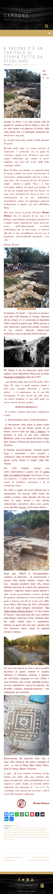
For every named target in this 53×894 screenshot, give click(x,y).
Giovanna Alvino (41, 830)
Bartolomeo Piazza (21, 828)
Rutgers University (20, 837)
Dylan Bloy (31, 828)
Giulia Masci (8, 832)
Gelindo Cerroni (15, 830)
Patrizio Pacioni (32, 65)
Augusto (11, 828)
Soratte (29, 837)
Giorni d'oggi (16, 826)
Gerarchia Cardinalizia (28, 830)
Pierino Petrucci (9, 837)
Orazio (29, 835)
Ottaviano (35, 835)
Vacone (11, 839)
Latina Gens (16, 832)
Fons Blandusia (40, 828)
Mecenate (13, 835)
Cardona (16, 15)
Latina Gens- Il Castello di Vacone (31, 832)
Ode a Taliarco (21, 835)
